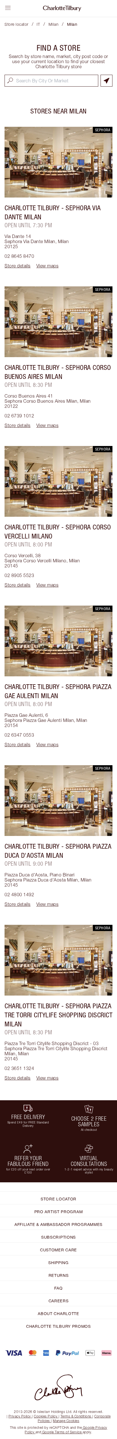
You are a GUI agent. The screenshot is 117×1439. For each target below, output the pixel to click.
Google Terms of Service (62, 1432)
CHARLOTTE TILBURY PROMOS (58, 1326)
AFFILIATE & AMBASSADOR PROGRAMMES (58, 1224)
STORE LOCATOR (58, 1198)
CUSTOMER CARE (58, 1249)
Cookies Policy (45, 1416)
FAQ (58, 1288)
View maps (47, 265)
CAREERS (59, 1300)
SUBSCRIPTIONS (58, 1237)
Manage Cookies (66, 1421)
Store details (18, 265)
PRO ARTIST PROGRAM (58, 1211)
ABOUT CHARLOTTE (58, 1313)
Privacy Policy (20, 1416)
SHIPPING (58, 1262)
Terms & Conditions (75, 1416)
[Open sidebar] (8, 8)
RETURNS (59, 1275)
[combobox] (51, 81)
